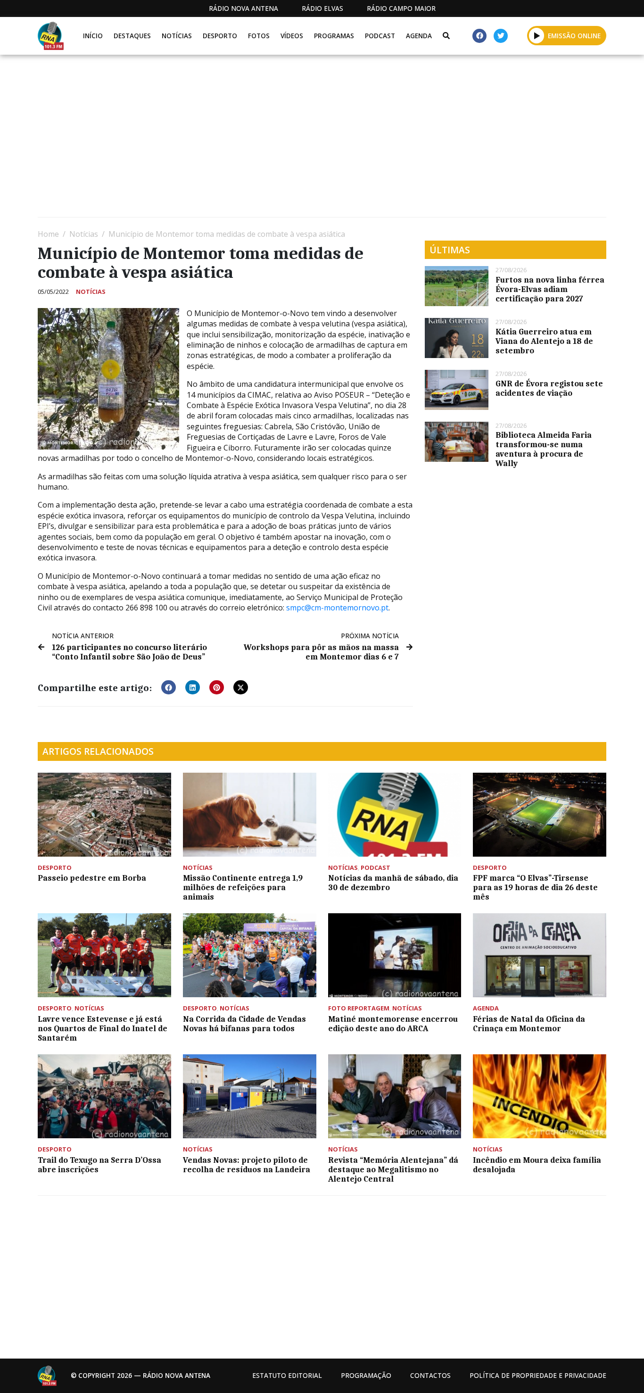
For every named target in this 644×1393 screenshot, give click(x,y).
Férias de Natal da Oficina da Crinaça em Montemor (529, 1023)
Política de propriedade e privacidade (538, 1375)
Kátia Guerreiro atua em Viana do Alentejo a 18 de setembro (544, 341)
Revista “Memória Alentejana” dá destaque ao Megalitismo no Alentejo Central (393, 1169)
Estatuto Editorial (287, 1375)
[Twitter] (501, 36)
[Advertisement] (320, 140)
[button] (536, 35)
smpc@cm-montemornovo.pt (337, 607)
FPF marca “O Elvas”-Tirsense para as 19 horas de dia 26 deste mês (535, 887)
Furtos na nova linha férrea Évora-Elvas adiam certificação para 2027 (549, 289)
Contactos (430, 1375)
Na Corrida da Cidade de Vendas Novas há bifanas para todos (244, 1023)
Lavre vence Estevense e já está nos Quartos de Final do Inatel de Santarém (102, 1028)
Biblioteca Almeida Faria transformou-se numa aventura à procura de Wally (543, 449)
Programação (366, 1375)
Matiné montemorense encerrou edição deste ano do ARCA (393, 1023)
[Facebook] (479, 36)
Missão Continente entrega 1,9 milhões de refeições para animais (243, 887)
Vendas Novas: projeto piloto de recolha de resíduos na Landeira (246, 1164)
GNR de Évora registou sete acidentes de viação (549, 388)
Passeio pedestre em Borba (92, 878)
